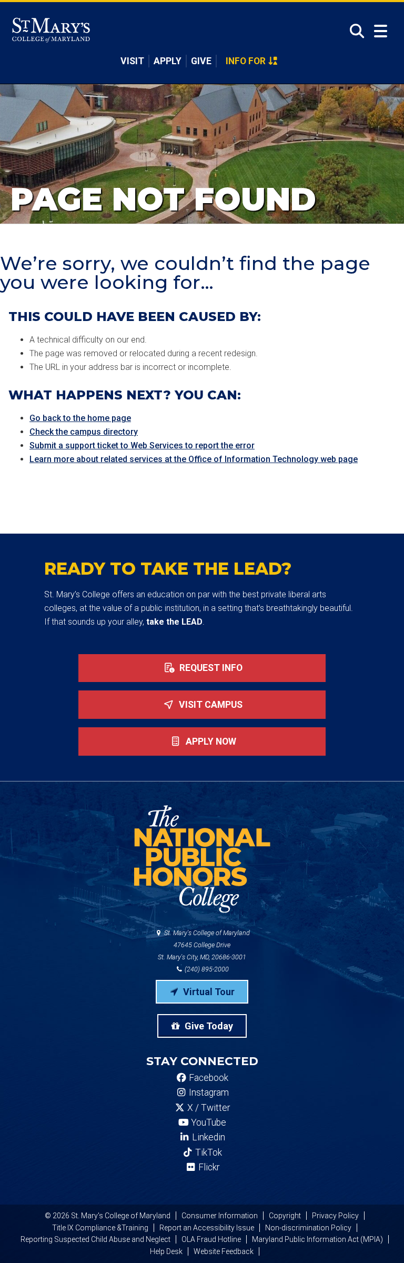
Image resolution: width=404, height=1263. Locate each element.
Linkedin (207, 1137)
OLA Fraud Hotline (211, 1239)
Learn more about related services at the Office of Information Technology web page (193, 459)
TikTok (207, 1152)
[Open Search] (354, 31)
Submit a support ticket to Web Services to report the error (142, 445)
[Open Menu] (380, 31)
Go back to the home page (80, 418)
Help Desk (166, 1251)
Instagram (208, 1092)
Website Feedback (224, 1251)
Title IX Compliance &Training (100, 1228)
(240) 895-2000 (206, 969)
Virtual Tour (208, 991)
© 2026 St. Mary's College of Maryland (107, 1215)
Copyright (285, 1215)
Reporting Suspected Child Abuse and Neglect (95, 1239)
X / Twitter (207, 1107)
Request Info (210, 668)
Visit (132, 61)
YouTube (207, 1122)
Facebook (207, 1077)
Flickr (207, 1167)
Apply (167, 61)
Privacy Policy (335, 1215)
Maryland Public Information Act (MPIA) (317, 1239)
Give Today (208, 1025)
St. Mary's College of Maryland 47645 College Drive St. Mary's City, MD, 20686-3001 (204, 945)
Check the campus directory (83, 432)
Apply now (210, 741)
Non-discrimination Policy (308, 1228)
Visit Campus (210, 704)
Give (201, 61)
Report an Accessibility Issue (206, 1228)
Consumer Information (219, 1215)
